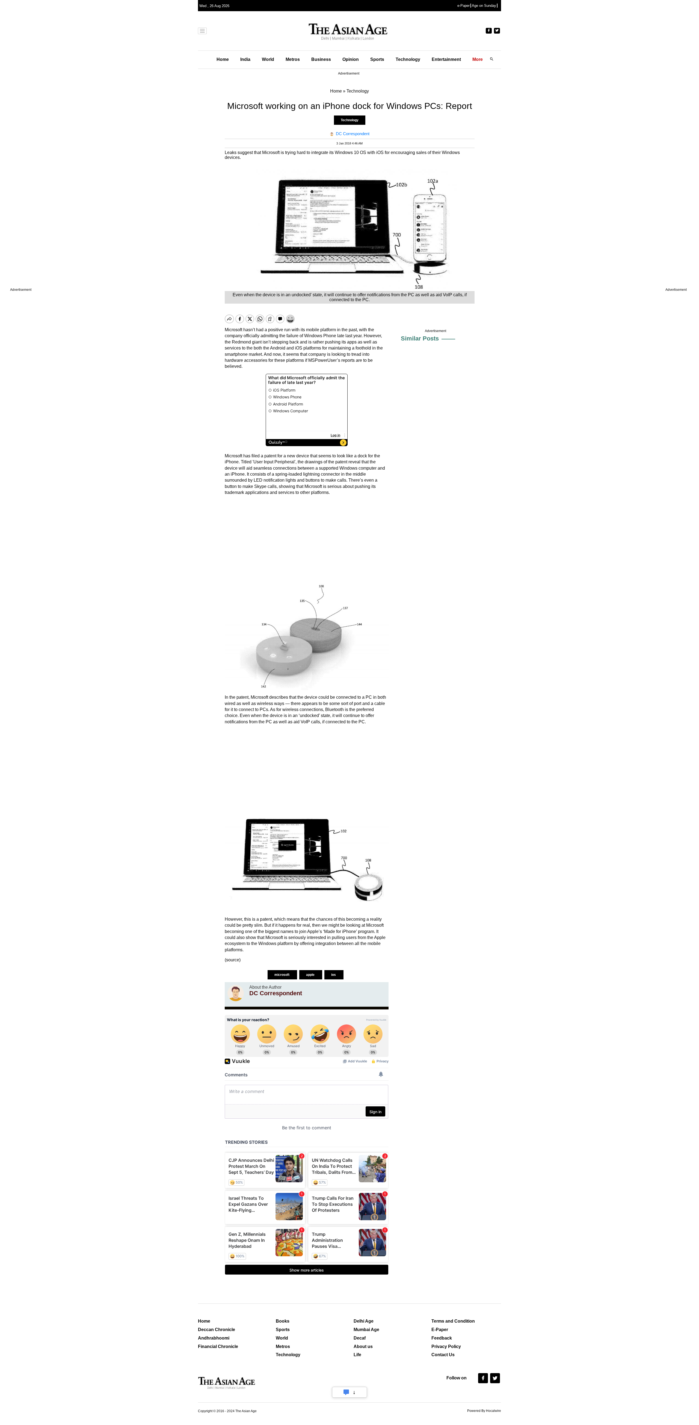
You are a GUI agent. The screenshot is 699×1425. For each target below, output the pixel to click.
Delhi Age (364, 1321)
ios (334, 975)
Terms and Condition (453, 1321)
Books (282, 1321)
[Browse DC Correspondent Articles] (235, 993)
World (268, 59)
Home (223, 59)
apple (310, 975)
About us (363, 1346)
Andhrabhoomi (213, 1338)
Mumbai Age (366, 1329)
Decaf (360, 1338)
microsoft (282, 975)
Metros (293, 59)
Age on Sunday (484, 6)
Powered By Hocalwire (484, 1411)
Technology (408, 59)
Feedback (441, 1338)
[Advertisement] (307, 538)
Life (357, 1354)
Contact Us (443, 1354)
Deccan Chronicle (216, 1329)
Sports (377, 59)
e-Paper (463, 6)
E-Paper (439, 1329)
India (245, 59)
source (232, 960)
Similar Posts (420, 338)
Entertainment (446, 59)
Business (321, 59)
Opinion (350, 59)
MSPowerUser (322, 360)
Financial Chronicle (218, 1346)
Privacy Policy (446, 1346)
